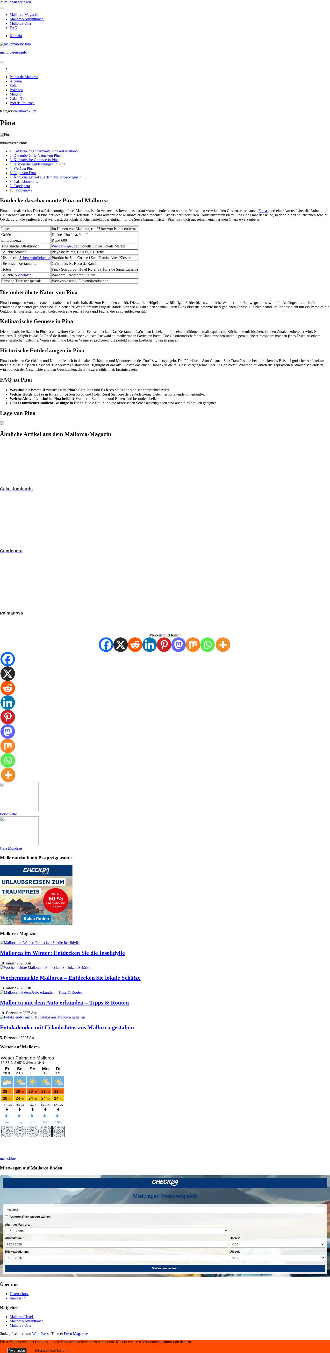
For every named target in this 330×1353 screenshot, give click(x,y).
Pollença (16, 90)
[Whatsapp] (207, 644)
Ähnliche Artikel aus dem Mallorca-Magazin (45, 177)
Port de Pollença (22, 103)
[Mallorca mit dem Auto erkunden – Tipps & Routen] (41, 992)
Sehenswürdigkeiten (34, 258)
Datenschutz (19, 1294)
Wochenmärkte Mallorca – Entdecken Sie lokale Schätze (70, 978)
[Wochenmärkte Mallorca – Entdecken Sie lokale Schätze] (45, 967)
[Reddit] (135, 644)
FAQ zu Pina (22, 168)
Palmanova (21, 190)
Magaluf (16, 94)
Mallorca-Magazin (24, 15)
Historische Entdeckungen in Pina (37, 164)
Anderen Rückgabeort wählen (30, 1216)
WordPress (40, 1334)
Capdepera (20, 186)
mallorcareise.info (13, 52)
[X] (120, 644)
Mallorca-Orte (20, 23)
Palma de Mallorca (24, 77)
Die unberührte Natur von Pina (35, 155)
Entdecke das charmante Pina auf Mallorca (44, 151)
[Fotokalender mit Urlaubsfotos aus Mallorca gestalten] (42, 1017)
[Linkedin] (149, 644)
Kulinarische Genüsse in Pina (34, 160)
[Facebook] (106, 644)
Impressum (18, 1298)
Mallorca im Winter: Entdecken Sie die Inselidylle (62, 953)
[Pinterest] (164, 644)
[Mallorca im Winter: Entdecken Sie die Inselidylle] (39, 943)
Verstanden (17, 1350)
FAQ (13, 28)
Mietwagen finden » (165, 1268)
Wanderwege (62, 246)
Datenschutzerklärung (51, 1350)
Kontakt (16, 36)
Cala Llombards (24, 181)
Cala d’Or (17, 98)
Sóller (14, 85)
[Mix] (193, 644)
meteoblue (8, 1158)
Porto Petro (8, 814)
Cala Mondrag (11, 848)
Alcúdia (16, 81)
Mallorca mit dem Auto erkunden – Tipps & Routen (64, 1002)
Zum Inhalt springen (15, 2)
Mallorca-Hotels (22, 1317)
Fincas (263, 211)
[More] (223, 644)
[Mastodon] (178, 644)
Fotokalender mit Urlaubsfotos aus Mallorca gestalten (67, 1027)
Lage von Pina (23, 173)
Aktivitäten (22, 275)
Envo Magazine (76, 1334)
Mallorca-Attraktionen (26, 19)
